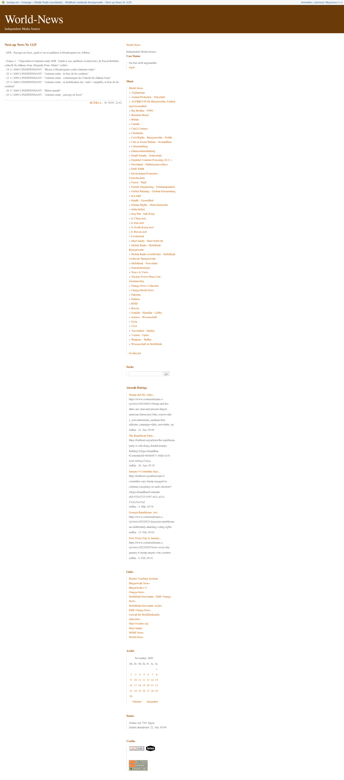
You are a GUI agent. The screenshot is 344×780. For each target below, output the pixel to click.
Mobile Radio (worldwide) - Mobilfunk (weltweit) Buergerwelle (68, 2)
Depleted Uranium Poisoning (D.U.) (151, 160)
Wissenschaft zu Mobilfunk (146, 344)
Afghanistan (138, 92)
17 (135, 685)
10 (135, 680)
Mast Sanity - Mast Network (147, 241)
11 (139, 680)
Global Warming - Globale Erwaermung (153, 191)
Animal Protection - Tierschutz (148, 97)
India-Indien (138, 209)
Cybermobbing (139, 146)
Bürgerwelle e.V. (138, 587)
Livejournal (137, 236)
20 (148, 685)
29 (156, 691)
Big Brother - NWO (142, 110)
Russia (135, 308)
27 (148, 691)
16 (130, 685)
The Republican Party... (142, 435)
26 (144, 691)
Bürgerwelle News (139, 583)
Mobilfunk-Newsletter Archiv (145, 605)
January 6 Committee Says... (145, 471)
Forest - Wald (138, 182)
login (132, 67)
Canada (135, 124)
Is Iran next (137, 223)
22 (156, 685)
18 (139, 685)
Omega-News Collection (145, 285)
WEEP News (136, 632)
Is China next (138, 218)
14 (152, 680)
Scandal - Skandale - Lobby (146, 312)
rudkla (96, 102)
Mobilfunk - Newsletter (144, 263)
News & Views (140, 272)
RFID (134, 303)
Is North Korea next (142, 227)
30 (130, 696)
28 (152, 691)
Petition (135, 299)
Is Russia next (139, 231)
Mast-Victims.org (138, 623)
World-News (34, 18)
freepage (27, 2)
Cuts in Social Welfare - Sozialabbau (151, 142)
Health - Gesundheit (142, 200)
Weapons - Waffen (141, 339)
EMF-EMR (137, 169)
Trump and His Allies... (142, 394)
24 (135, 691)
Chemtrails (137, 133)
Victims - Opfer (140, 335)
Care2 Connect (139, 128)
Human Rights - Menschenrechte (149, 205)
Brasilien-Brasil (140, 115)
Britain (135, 119)
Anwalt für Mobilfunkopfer (144, 614)
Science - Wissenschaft (144, 317)
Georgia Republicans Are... (144, 512)
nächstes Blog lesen (325, 2)
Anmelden (306, 2)
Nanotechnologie (140, 267)
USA (134, 326)
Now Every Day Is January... (145, 538)
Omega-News (136, 592)
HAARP (136, 196)
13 (148, 680)
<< (340, 2)
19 (144, 685)
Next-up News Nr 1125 (119, 2)
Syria (134, 321)
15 (156, 680)
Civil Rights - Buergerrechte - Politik (151, 137)
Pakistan (136, 294)
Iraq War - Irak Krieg (143, 213)
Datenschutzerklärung (143, 151)
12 (144, 680)
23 (130, 691)
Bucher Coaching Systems (143, 578)
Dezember (152, 701)
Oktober (137, 701)
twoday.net (13, 2)
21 (152, 685)
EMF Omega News (140, 610)
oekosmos (134, 619)
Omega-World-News (142, 290)
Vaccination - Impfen (142, 330)
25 (139, 691)
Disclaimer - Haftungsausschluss (149, 164)
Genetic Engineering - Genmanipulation (153, 187)
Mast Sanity (135, 628)
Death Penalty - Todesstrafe (146, 155)
